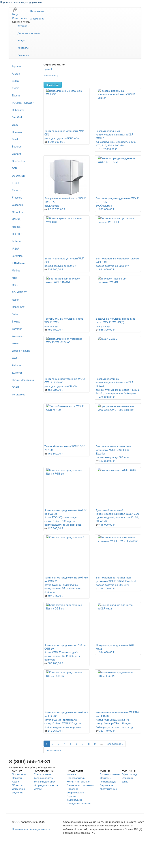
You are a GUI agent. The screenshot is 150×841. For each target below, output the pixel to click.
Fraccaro (17, 197)
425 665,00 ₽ (55, 528)
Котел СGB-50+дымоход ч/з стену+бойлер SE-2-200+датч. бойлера (62, 655)
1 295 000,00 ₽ (56, 141)
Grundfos (17, 212)
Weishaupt (18, 336)
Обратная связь (128, 779)
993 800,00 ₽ (107, 209)
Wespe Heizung (21, 350)
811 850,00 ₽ (107, 269)
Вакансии (23, 55)
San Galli (17, 117)
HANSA (16, 219)
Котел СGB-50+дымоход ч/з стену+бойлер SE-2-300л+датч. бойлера (63, 588)
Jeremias (17, 256)
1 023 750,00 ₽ (56, 209)
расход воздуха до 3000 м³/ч (61, 138)
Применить (52, 85)
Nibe (14, 277)
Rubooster (18, 110)
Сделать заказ (42, 774)
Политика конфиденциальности (31, 829)
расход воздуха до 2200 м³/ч (113, 265)
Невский (17, 132)
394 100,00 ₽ (107, 588)
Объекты (17, 785)
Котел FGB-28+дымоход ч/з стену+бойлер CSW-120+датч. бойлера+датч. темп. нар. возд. (115, 723)
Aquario (16, 66)
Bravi (15, 139)
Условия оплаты (43, 778)
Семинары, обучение (18, 790)
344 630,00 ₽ (107, 652)
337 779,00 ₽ (107, 730)
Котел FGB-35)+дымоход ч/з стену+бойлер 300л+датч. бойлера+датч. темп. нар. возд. (63, 520)
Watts (15, 124)
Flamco (16, 190)
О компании (37, 18)
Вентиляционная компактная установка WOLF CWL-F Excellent (116, 579)
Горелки (71, 796)
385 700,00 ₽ (55, 663)
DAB (14, 168)
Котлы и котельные (78, 781)
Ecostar (16, 95)
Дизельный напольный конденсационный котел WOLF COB (117, 511)
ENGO (15, 88)
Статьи (38, 788)
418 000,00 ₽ (107, 524)
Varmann (17, 329)
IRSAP (15, 248)
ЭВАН (15, 387)
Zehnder (17, 365)
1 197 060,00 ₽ (108, 149)
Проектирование (110, 774)
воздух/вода (51, 205)
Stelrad (16, 321)
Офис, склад (129, 774)
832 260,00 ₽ (55, 269)
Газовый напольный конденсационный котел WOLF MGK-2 (114, 134)
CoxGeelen (18, 161)
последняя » (53, 750)
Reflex (15, 299)
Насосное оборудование (75, 790)
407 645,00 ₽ (55, 595)
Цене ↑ (48, 69)
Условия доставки (44, 781)
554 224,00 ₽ (55, 389)
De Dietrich (18, 175)
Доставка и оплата (29, 33)
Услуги (21, 40)
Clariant (16, 154)
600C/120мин (104, 205)
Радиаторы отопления (80, 785)
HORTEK (17, 234)
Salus (15, 314)
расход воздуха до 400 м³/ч (60, 386)
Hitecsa (16, 226)
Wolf (15, 358)
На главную (37, 11)
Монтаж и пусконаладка (108, 779)
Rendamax (18, 307)
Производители (76, 778)
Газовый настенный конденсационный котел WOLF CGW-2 (114, 382)
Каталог (23, 26)
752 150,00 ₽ (55, 329)
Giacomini (17, 205)
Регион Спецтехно (23, 380)
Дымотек (17, 372)
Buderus (17, 146)
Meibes (16, 270)
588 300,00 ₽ (107, 329)
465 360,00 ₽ (55, 453)
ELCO (15, 183)
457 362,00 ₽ (107, 461)
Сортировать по (54, 64)
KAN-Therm (18, 263)
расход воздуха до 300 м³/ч (112, 457)
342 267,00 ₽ (55, 730)
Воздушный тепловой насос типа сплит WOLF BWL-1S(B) (115, 320)
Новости (17, 778)
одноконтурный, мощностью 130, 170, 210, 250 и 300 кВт (116, 143)
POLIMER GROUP (22, 102)
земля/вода (51, 326)
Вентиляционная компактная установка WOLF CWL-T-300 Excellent (113, 449)
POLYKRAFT (19, 292)
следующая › (115, 743)
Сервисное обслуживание (108, 786)
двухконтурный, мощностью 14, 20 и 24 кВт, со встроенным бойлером (118, 391)
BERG (15, 81)
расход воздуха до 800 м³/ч (60, 265)
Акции (15, 781)
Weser (15, 343)
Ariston (16, 73)
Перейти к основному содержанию (21, 2)
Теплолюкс (18, 394)
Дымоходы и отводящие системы (79, 801)
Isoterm (16, 241)
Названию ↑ (51, 75)
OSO (15, 285)
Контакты (23, 47)
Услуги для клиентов (46, 785)
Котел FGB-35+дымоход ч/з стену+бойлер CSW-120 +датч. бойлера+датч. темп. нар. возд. (63, 723)
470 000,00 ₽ (107, 397)
